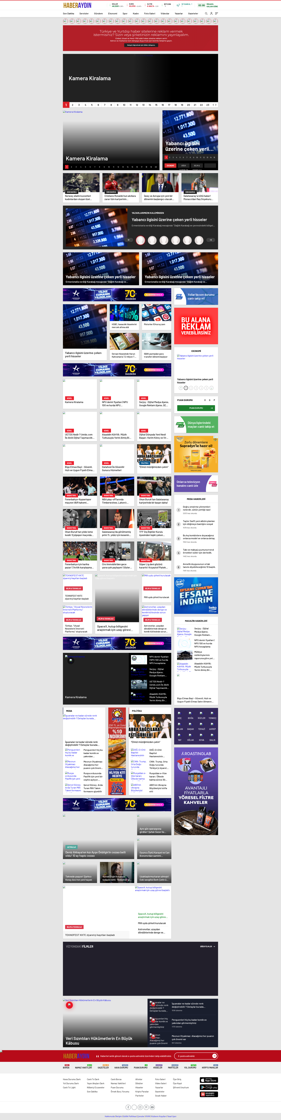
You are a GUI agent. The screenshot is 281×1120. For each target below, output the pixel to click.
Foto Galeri (149, 13)
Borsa (66, 1066)
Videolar (165, 13)
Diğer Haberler (183, 166)
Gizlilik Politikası (129, 1116)
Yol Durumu (190, 1066)
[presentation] (213, 104)
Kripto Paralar (210, 1066)
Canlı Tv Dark (93, 1079)
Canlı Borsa (116, 1079)
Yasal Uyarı (171, 1116)
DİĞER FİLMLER (206, 946)
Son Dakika (68, 13)
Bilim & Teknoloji (196, 166)
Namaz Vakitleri (83, 1066)
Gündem (98, 13)
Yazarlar (179, 13)
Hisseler (157, 1066)
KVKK (148, 1116)
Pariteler (173, 1066)
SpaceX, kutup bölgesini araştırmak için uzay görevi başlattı (152, 915)
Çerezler (140, 1116)
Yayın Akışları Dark (95, 1083)
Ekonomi (112, 13)
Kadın (136, 13)
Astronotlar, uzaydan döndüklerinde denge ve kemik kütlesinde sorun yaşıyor (150, 931)
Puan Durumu (141, 1066)
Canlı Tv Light (69, 1087)
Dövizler (139, 1083)
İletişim (119, 1116)
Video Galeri (160, 1083)
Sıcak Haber (161, 1095)
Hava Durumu (121, 1066)
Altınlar (138, 1079)
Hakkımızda (110, 1116)
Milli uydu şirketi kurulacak (152, 923)
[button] (66, 104)
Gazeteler (193, 13)
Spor (125, 13)
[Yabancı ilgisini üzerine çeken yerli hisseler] (85, 326)
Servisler (84, 13)
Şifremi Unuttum (181, 1087)
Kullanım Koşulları (158, 1116)
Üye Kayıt (177, 1083)
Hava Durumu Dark (72, 1079)
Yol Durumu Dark (71, 1083)
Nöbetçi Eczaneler (95, 1087)
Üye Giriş (177, 1079)
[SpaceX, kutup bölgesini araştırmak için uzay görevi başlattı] (153, 898)
